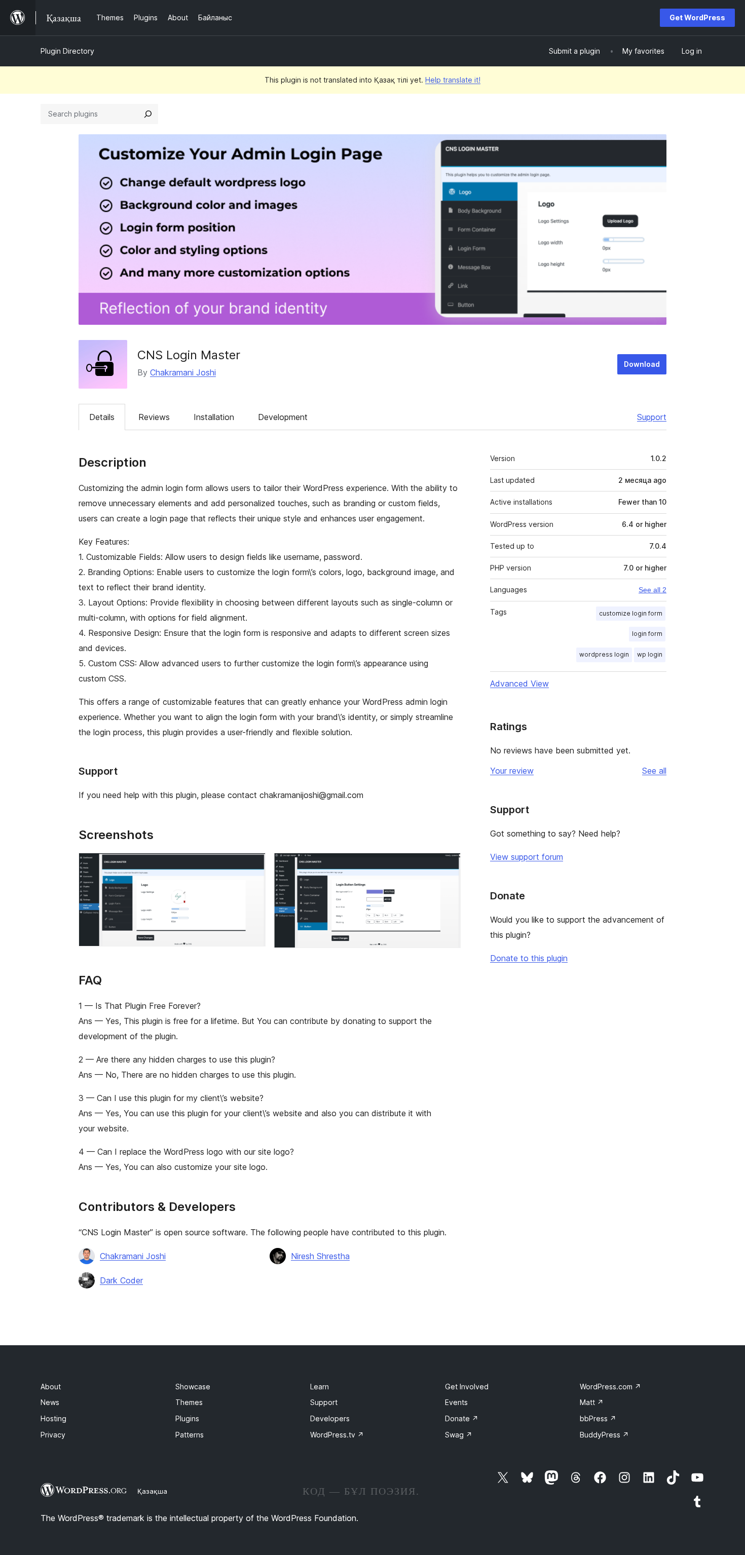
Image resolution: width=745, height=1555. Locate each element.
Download (642, 364)
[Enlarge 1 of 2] (252, 866)
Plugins (187, 1418)
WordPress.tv (337, 1434)
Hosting (53, 1418)
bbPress (598, 1418)
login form (647, 633)
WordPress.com (610, 1386)
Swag (458, 1434)
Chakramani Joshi (183, 372)
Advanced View (519, 683)
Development (283, 417)
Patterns (189, 1434)
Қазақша (152, 1491)
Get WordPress (697, 17)
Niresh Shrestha (320, 1256)
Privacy (53, 1434)
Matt (592, 1402)
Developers (330, 1418)
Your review (512, 771)
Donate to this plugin (529, 958)
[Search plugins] (148, 114)
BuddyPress (604, 1434)
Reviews (154, 417)
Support (651, 417)
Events (456, 1402)
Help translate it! (452, 79)
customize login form (630, 613)
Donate (461, 1418)
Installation (214, 417)
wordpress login (604, 654)
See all (654, 771)
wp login (649, 654)
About (51, 1386)
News (50, 1402)
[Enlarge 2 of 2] (447, 866)
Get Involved (467, 1386)
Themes (189, 1402)
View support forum (526, 857)
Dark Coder (121, 1280)
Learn (319, 1386)
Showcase (192, 1386)
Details (102, 417)
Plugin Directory (67, 51)
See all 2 (652, 590)
